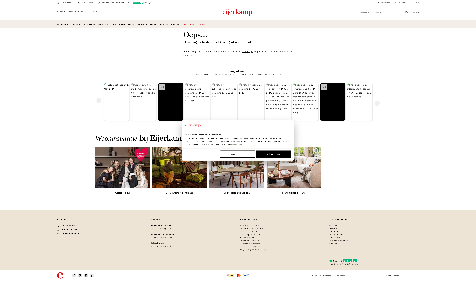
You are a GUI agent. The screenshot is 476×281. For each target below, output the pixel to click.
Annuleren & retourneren (251, 229)
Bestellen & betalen (249, 241)
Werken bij (334, 232)
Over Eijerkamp (339, 219)
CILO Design (93, 12)
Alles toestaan (273, 154)
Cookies (333, 244)
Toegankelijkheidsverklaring (253, 250)
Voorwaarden (341, 275)
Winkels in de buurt (338, 241)
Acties (193, 24)
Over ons (333, 225)
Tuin (113, 24)
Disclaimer (327, 275)
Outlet (202, 24)
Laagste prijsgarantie (250, 235)
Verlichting (103, 24)
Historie (333, 229)
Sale (184, 24)
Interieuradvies (75, 12)
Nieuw (153, 24)
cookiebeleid (237, 144)
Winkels (61, 12)
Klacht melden (247, 238)
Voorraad (142, 24)
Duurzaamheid (336, 235)
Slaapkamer (89, 24)
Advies (122, 24)
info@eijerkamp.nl (71, 233)
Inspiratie (163, 24)
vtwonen (175, 24)
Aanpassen (236, 154)
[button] (116, 102)
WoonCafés (334, 238)
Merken (131, 24)
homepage (247, 51)
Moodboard (414, 2)
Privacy (315, 275)
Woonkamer (63, 24)
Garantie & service (248, 232)
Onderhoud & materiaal (251, 244)
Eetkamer (75, 24)
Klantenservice (384, 2)
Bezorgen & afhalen (249, 225)
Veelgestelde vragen (250, 247)
